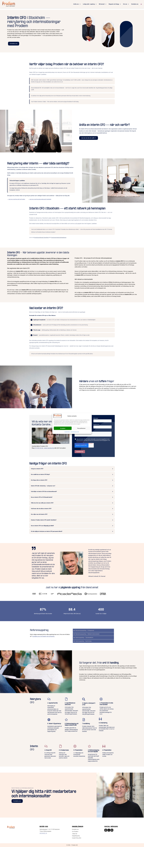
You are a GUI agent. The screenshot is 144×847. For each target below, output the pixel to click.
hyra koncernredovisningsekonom (58, 237)
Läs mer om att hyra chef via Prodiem (16, 199)
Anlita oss (76, 4)
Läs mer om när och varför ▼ (88, 138)
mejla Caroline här (49, 448)
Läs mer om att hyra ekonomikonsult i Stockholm (40, 199)
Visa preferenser (81, 428)
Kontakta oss (134, 4)
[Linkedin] (105, 830)
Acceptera (62, 428)
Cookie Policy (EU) (76, 838)
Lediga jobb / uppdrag (89, 4)
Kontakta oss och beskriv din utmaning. (43, 636)
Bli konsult (101, 4)
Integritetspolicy (76, 836)
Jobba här (74, 833)
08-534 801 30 (43, 833)
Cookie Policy (67, 431)
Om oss (125, 4)
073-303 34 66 (39, 448)
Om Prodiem (75, 831)
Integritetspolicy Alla (75, 431)
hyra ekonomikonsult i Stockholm (41, 237)
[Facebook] (112, 830)
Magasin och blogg (114, 4)
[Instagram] (108, 830)
